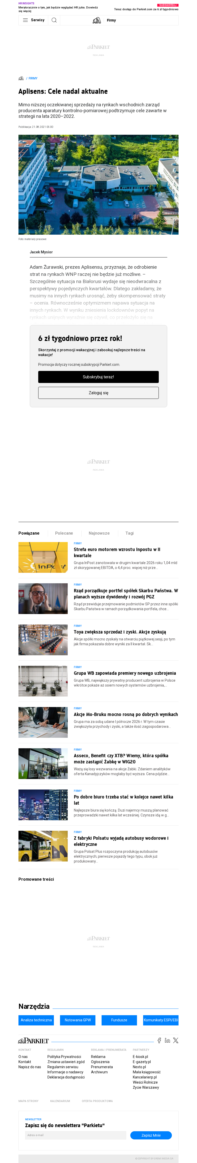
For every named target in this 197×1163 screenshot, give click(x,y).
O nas (23, 1057)
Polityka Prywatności (64, 1057)
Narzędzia (34, 1006)
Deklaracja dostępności (66, 1077)
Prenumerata (102, 1067)
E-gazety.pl (142, 1062)
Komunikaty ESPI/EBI (161, 1020)
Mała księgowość (147, 1072)
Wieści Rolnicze (145, 1082)
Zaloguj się (98, 392)
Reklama (98, 1057)
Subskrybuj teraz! (98, 377)
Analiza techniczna (36, 1020)
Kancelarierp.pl (145, 1077)
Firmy (111, 20)
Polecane (64, 533)
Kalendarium (60, 1101)
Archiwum (99, 1072)
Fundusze (119, 1020)
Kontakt (24, 1062)
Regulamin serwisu (62, 1067)
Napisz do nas (29, 1067)
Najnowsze (99, 533)
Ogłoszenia (100, 1062)
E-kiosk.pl (140, 1057)
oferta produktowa (97, 1101)
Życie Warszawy (146, 1087)
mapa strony (28, 1101)
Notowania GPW (78, 1020)
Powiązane (29, 533)
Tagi (129, 533)
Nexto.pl (139, 1067)
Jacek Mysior (41, 252)
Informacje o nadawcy (65, 1072)
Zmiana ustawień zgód (66, 1062)
